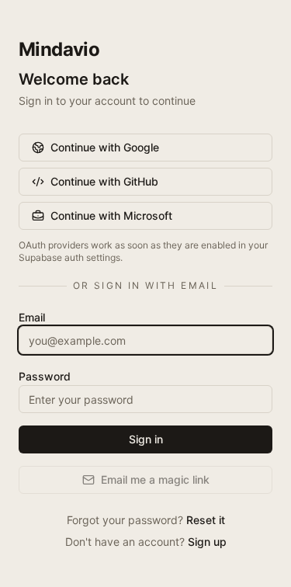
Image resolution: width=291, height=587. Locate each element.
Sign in (146, 439)
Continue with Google (104, 147)
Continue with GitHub (104, 181)
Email (32, 317)
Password (45, 376)
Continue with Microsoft (111, 215)
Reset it (205, 519)
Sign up (207, 541)
